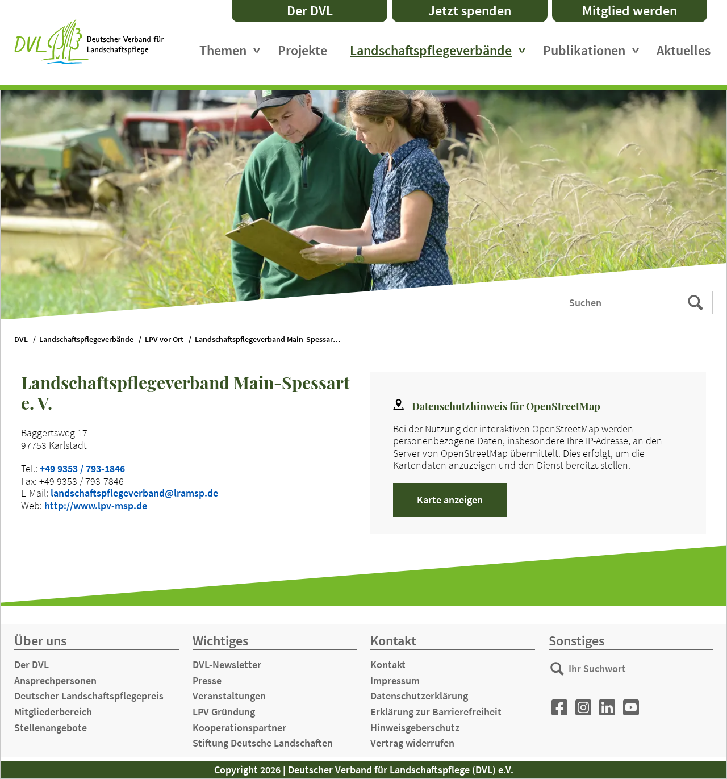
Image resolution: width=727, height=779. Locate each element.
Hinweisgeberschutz (414, 727)
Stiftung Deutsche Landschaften (263, 742)
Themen (222, 50)
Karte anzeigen (450, 499)
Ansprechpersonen (55, 680)
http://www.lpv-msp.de (95, 505)
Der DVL (310, 10)
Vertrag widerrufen (412, 742)
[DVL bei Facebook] (559, 707)
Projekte (302, 50)
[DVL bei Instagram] (583, 707)
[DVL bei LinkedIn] (607, 707)
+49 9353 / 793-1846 (82, 468)
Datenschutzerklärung (419, 695)
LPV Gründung (224, 711)
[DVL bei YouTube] (631, 707)
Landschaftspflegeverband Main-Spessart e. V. (273, 339)
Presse (207, 680)
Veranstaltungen (229, 695)
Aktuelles (684, 50)
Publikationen (584, 50)
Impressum (395, 680)
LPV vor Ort (164, 339)
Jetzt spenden (469, 10)
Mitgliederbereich (53, 711)
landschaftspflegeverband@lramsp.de (134, 492)
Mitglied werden (629, 10)
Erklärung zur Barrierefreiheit (436, 711)
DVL (21, 339)
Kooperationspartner (239, 727)
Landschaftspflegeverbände (431, 50)
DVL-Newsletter (227, 664)
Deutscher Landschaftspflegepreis (89, 695)
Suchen (696, 301)
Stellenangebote (50, 727)
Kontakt (388, 664)
